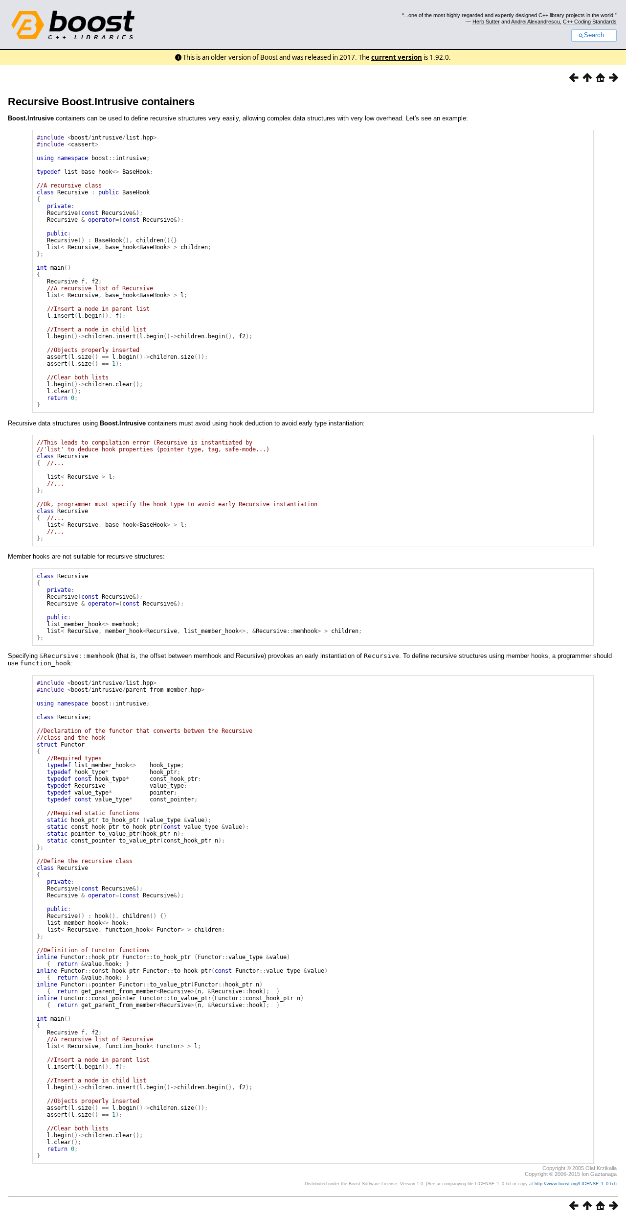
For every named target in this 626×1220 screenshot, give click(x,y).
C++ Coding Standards (590, 21)
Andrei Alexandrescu (535, 21)
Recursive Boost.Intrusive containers (101, 101)
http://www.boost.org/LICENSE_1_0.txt (575, 1183)
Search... (597, 35)
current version (396, 57)
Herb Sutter (486, 21)
